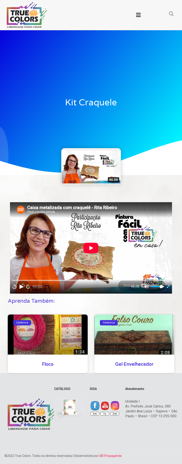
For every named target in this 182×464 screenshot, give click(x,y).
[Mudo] (146, 287)
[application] (91, 248)
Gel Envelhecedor (134, 364)
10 (14, 286)
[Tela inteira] (168, 286)
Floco (47, 364)
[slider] (157, 286)
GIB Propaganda (110, 456)
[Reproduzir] (21, 286)
